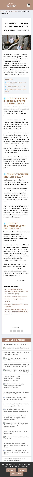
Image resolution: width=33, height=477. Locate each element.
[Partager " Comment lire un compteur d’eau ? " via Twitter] (14, 331)
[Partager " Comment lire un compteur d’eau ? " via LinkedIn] (18, 331)
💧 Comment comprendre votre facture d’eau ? (15, 90)
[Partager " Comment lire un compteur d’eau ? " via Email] (22, 331)
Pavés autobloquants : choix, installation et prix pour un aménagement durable (12, 378)
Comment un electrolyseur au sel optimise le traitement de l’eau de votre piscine (16, 445)
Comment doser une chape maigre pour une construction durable (16, 393)
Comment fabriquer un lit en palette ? (15, 344)
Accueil (2, 11)
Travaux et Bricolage (12, 11)
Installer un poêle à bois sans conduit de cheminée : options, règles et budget (16, 365)
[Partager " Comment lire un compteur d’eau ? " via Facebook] (11, 331)
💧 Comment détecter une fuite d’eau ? (15, 86)
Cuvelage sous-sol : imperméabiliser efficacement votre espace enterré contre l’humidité (14, 418)
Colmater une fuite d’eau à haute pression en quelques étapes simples (16, 299)
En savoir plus (24, 466)
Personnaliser (16, 474)
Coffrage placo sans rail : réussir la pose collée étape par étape (16, 353)
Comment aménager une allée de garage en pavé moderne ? (14, 459)
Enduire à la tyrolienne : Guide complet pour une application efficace (16, 405)
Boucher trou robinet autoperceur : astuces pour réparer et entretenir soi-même (16, 312)
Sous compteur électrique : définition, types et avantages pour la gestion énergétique (17, 291)
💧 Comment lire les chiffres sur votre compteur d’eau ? (15, 83)
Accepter (11, 470)
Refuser (22, 470)
